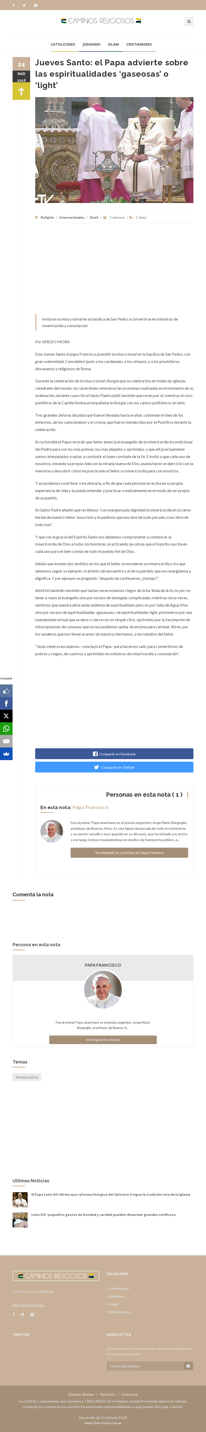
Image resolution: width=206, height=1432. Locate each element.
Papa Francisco (91, 807)
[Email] (6, 741)
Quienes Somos (81, 1394)
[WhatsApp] (6, 728)
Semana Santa (27, 1077)
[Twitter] (27, 5)
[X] (6, 716)
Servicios (107, 1394)
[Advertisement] (114, 271)
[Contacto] (35, 5)
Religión (47, 217)
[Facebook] (16, 5)
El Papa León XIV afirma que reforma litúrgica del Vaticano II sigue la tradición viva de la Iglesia (110, 1194)
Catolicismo (63, 44)
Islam (113, 44)
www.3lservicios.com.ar (103, 1423)
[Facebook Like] (6, 690)
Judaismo (91, 44)
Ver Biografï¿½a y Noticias (103, 1040)
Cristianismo (139, 44)
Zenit (94, 217)
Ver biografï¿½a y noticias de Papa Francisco (129, 852)
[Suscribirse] (188, 1366)
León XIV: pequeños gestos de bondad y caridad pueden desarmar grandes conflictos (103, 1214)
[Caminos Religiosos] (103, 23)
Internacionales (71, 217)
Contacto (130, 1394)
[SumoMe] (6, 754)
